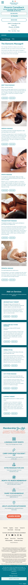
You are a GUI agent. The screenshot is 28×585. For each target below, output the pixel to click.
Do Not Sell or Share (18, 540)
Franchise (5, 527)
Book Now (14, 20)
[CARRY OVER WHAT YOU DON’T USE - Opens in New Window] (14, 450)
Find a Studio (10, 529)
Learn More (4, 98)
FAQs (13, 39)
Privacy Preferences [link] (14, 542)
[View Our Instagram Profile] (18, 535)
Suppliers (11, 527)
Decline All (14, 573)
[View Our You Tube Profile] (12, 535)
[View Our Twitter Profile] (9, 535)
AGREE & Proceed (14, 578)
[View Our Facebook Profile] (7, 535)
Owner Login (17, 529)
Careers (16, 527)
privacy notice (13, 568)
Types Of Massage (5, 39)
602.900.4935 (14, 13)
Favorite (15, 16)
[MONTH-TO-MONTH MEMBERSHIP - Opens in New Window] (14, 477)
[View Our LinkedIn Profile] (20, 535)
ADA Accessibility (8, 540)
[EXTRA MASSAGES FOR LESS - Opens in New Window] (14, 464)
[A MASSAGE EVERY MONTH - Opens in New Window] (14, 438)
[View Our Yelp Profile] (15, 535)
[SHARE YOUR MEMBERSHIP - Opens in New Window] (14, 489)
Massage (3, 35)
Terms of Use (12, 538)
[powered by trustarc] (25, 584)
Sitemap (6, 538)
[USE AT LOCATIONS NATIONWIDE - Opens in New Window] (14, 502)
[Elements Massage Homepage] (14, 2)
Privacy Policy (20, 538)
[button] (2, 2)
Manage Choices (13, 575)
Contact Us (22, 527)
